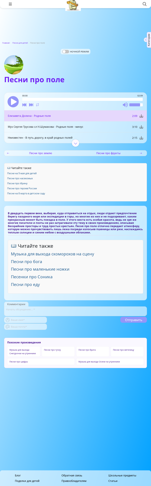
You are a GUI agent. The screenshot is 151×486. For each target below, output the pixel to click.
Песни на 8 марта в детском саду (26, 193)
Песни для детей (20, 42)
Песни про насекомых (20, 178)
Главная (6, 42)
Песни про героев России (22, 188)
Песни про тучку (52, 349)
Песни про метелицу (123, 349)
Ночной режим (79, 51)
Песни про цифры (18, 361)
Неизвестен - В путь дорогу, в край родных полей (40, 137)
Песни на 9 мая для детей (22, 173)
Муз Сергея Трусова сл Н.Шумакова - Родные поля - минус (45, 126)
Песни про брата (87, 349)
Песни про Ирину (17, 183)
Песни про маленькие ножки (40, 269)
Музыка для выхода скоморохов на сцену (52, 254)
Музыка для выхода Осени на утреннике (99, 361)
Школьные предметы (122, 475)
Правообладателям (73, 481)
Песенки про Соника (32, 276)
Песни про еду (25, 284)
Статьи (113, 481)
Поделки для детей (27, 481)
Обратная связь (71, 475)
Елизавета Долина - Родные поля (29, 116)
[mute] (125, 104)
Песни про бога (26, 261)
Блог (18, 475)
